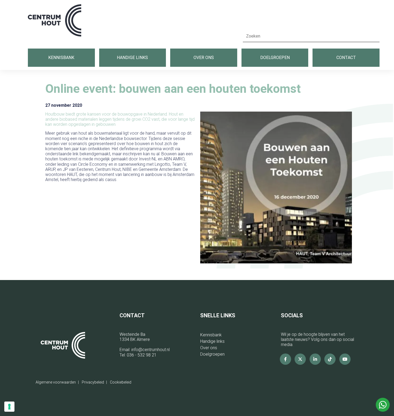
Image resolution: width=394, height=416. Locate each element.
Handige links (132, 57)
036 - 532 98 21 (142, 355)
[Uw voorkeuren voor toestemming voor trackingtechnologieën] (9, 407)
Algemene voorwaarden (56, 382)
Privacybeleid (93, 382)
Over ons (204, 57)
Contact (346, 57)
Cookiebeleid (120, 382)
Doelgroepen (275, 57)
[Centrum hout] (54, 23)
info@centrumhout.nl (150, 349)
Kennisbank (61, 57)
